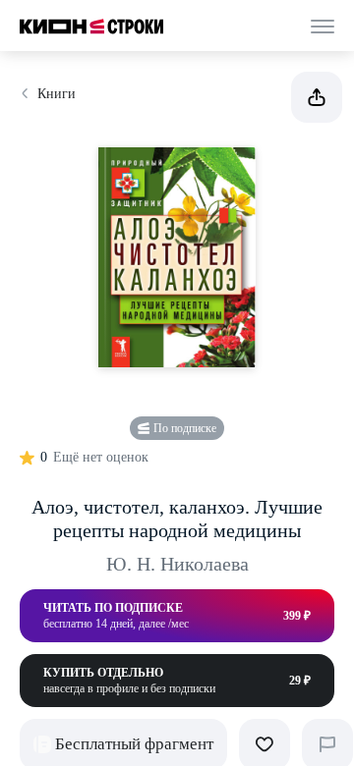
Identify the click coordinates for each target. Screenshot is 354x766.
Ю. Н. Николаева (177, 563)
